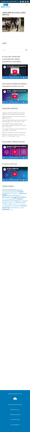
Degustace (15, 193)
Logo (14, 202)
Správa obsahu (14, 207)
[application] (15, 71)
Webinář (5, 209)
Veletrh (19, 207)
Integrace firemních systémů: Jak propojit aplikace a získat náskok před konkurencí (13, 113)
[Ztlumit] (23, 77)
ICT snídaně (18, 199)
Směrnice (12, 206)
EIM (26, 197)
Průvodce (14, 204)
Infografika (5, 201)
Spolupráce (18, 206)
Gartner (5, 199)
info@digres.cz (16, 424)
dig (18, 193)
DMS (4, 195)
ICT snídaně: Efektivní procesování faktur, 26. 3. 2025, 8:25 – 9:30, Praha (14, 129)
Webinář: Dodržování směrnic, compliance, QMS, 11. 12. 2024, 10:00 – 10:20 (13, 135)
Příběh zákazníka (19, 204)
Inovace (11, 201)
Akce (4, 190)
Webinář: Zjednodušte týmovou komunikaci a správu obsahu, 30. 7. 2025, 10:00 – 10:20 (14, 120)
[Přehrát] (4, 77)
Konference (5, 202)
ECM (22, 197)
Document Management (13, 195)
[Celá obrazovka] (26, 77)
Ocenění (4, 204)
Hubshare (11, 199)
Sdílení (3, 205)
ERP (3, 199)
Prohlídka (9, 204)
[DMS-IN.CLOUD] (6, 5)
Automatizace (11, 190)
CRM (10, 193)
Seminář (7, 206)
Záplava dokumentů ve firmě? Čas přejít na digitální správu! (13, 117)
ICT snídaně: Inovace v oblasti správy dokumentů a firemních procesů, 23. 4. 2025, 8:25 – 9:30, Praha (14, 125)
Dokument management (11, 197)
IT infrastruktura (24, 201)
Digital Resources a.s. (15, 409)
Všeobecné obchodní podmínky (15, 404)
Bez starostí (14, 192)
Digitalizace (23, 193)
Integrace (17, 201)
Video (22, 207)
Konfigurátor (10, 202)
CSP (12, 193)
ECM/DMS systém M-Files (15, 414)
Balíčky (18, 190)
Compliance (5, 193)
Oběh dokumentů (21, 202)
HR (7, 199)
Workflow (11, 209)
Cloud (20, 191)
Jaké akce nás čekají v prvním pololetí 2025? (14, 132)
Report (24, 204)
